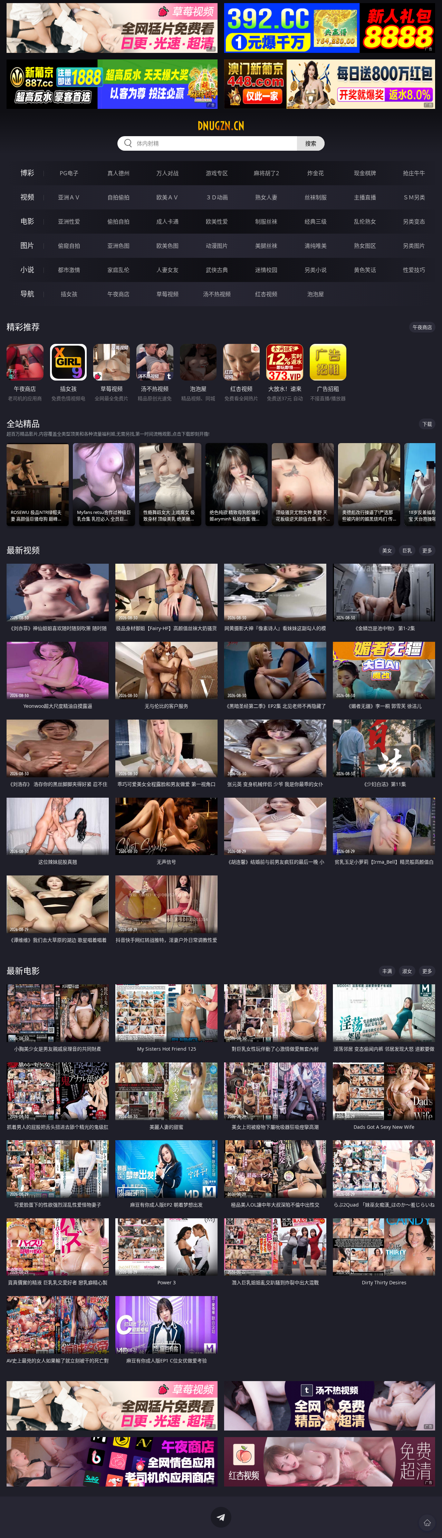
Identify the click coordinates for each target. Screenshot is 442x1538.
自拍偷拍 (118, 197)
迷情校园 (266, 270)
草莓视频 (167, 294)
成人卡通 (167, 221)
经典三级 (316, 221)
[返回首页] (427, 1522)
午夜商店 (118, 294)
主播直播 (365, 197)
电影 (27, 221)
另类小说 (316, 270)
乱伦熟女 (365, 221)
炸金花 (315, 173)
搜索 (310, 143)
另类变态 (414, 221)
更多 (427, 550)
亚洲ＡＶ (69, 197)
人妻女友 (167, 270)
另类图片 (414, 246)
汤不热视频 (217, 294)
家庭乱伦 (118, 270)
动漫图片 (217, 246)
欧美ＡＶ (167, 197)
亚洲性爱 (69, 221)
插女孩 (69, 294)
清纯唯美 (316, 246)
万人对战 (167, 173)
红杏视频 (266, 294)
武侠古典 (217, 270)
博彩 (27, 173)
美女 (387, 550)
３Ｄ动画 (217, 197)
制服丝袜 (266, 221)
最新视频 (23, 550)
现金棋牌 (365, 173)
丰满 (387, 971)
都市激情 (69, 270)
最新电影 (23, 970)
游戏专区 (217, 173)
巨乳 (407, 550)
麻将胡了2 (266, 173)
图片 (27, 245)
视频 (27, 197)
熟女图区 (365, 246)
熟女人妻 (266, 197)
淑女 (407, 971)
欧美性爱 (217, 221)
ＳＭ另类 (414, 197)
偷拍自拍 (118, 221)
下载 (427, 424)
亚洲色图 (118, 246)
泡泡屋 (315, 294)
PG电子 (69, 173)
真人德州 (118, 173)
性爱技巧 (414, 270)
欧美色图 (167, 246)
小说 (27, 269)
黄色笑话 (365, 270)
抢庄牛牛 (414, 173)
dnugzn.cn (221, 126)
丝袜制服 (316, 197)
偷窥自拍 (69, 246)
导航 (27, 294)
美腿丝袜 (266, 246)
